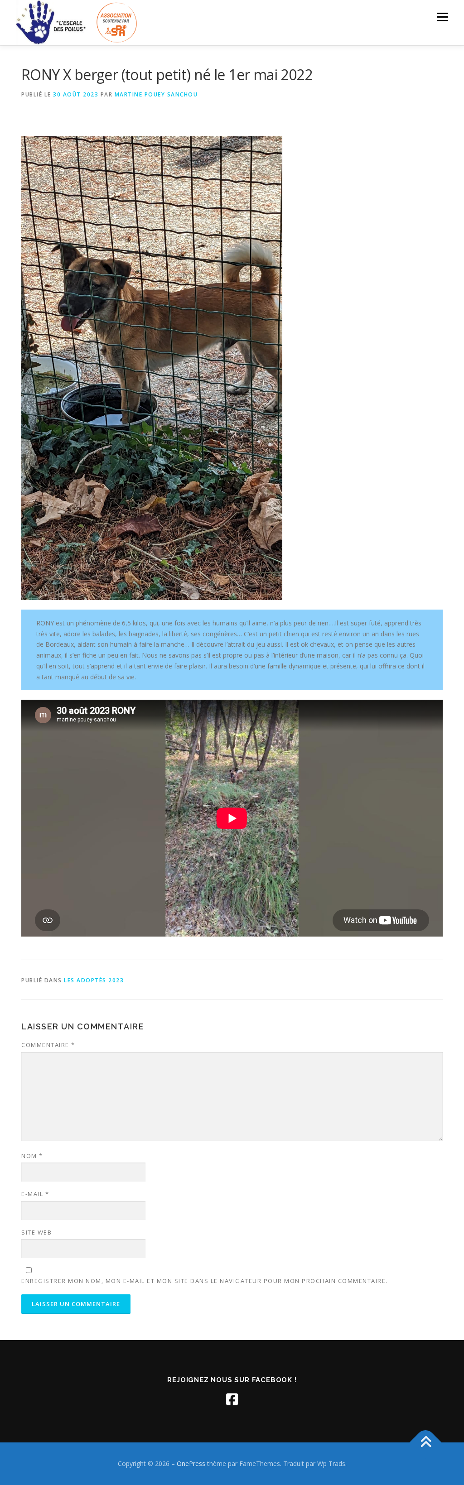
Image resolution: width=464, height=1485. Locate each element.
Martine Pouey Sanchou (156, 94)
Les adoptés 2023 (94, 980)
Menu (442, 17)
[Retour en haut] (426, 1443)
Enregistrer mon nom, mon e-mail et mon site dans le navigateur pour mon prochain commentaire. (204, 1281)
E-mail (35, 1194)
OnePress (191, 1463)
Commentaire (48, 1045)
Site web (36, 1232)
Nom (32, 1156)
